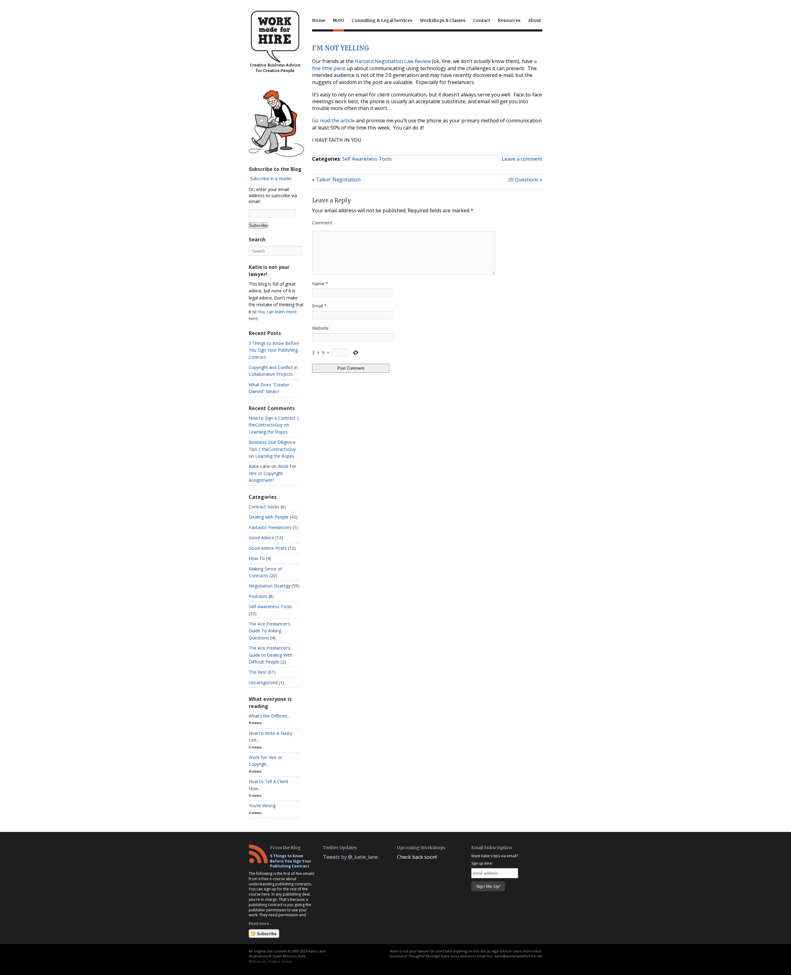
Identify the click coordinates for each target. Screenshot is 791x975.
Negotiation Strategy (269, 586)
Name (320, 283)
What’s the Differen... (269, 716)
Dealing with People (269, 517)
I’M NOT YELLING (340, 48)
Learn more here (527, 951)
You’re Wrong (262, 805)
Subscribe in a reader (271, 178)
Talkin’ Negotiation (338, 179)
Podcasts (258, 596)
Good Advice (261, 537)
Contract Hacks (264, 507)
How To (257, 558)
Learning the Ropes (268, 432)
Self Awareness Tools (367, 158)
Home (318, 20)
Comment (322, 223)
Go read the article (333, 120)
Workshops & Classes (442, 20)
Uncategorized (263, 682)
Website (320, 328)
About (534, 20)
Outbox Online (280, 961)
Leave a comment (522, 158)
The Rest (258, 672)
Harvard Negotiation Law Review (393, 61)
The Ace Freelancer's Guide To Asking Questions (269, 631)
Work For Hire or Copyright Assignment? (272, 473)
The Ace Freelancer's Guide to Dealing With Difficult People (270, 655)
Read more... (260, 923)
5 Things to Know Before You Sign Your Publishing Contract (274, 350)
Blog (338, 20)
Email (319, 306)
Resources (509, 20)
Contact (481, 20)
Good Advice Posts (268, 548)
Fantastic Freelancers (270, 527)
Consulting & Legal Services (382, 20)
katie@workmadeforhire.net (518, 956)
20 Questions (523, 179)
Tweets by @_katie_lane (350, 857)
